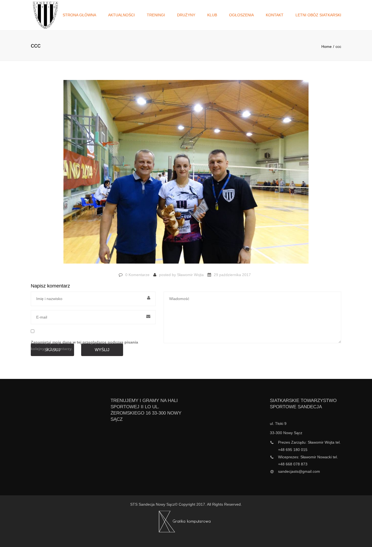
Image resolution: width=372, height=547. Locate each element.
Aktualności (121, 15)
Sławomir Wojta (190, 275)
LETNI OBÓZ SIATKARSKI (318, 15)
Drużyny (186, 15)
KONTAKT (274, 15)
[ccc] (186, 174)
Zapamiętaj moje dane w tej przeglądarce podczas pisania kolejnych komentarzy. (84, 345)
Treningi (156, 15)
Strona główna (79, 15)
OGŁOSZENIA (241, 15)
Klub (212, 15)
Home (326, 46)
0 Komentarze (137, 275)
